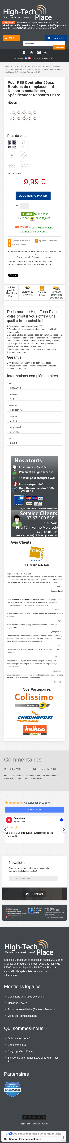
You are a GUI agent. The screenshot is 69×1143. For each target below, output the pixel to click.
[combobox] (39, 43)
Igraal (60, 591)
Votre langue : (19, 58)
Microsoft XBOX (34, 66)
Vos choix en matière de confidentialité (37, 1133)
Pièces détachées (53, 66)
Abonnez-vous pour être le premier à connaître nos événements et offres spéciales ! (31, 869)
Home (6, 66)
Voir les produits (11, 291)
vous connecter (18, 779)
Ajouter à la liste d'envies (21, 241)
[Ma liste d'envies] (31, 52)
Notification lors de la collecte (22, 1139)
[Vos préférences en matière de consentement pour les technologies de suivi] (63, 1137)
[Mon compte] (23, 52)
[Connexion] (45, 52)
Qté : (17, 205)
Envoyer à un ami (19, 245)
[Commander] (38, 52)
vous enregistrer (35, 779)
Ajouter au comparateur (48, 241)
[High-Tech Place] (29, 6)
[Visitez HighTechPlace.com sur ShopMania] (12, 1083)
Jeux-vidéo (18, 66)
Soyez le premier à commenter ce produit (34, 257)
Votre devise (39, 58)
